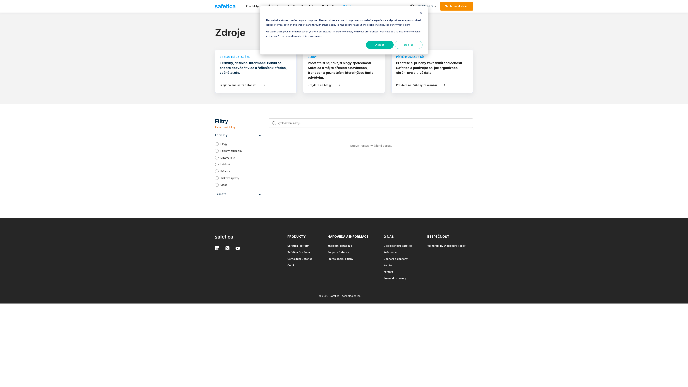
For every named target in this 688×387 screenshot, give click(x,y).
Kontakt (388, 271)
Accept (379, 44)
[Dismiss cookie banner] (421, 13)
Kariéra (388, 265)
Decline (409, 44)
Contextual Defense (299, 258)
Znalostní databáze (340, 245)
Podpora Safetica (338, 252)
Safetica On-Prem (298, 252)
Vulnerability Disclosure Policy (446, 245)
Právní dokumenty (395, 278)
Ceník (291, 265)
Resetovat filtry (225, 127)
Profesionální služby (340, 258)
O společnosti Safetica (398, 245)
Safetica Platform (298, 245)
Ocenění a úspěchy (396, 258)
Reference (390, 252)
